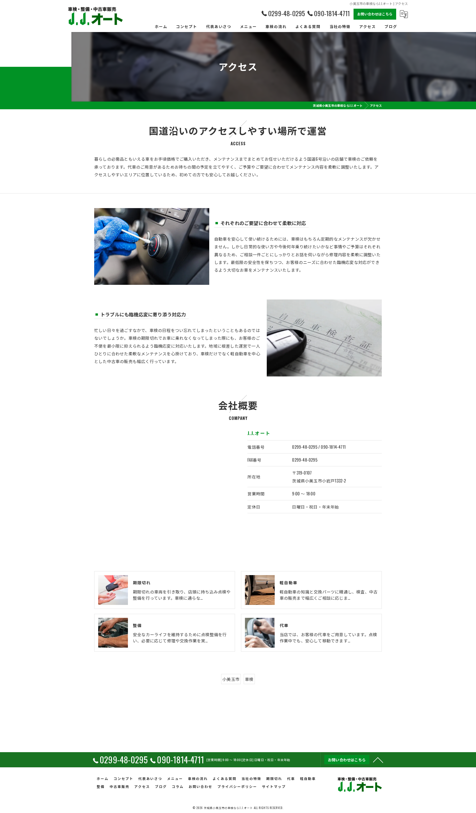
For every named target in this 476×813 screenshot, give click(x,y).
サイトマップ (274, 786)
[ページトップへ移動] (378, 760)
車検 (249, 679)
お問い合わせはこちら (374, 13)
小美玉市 (230, 679)
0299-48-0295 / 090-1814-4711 (319, 447)
